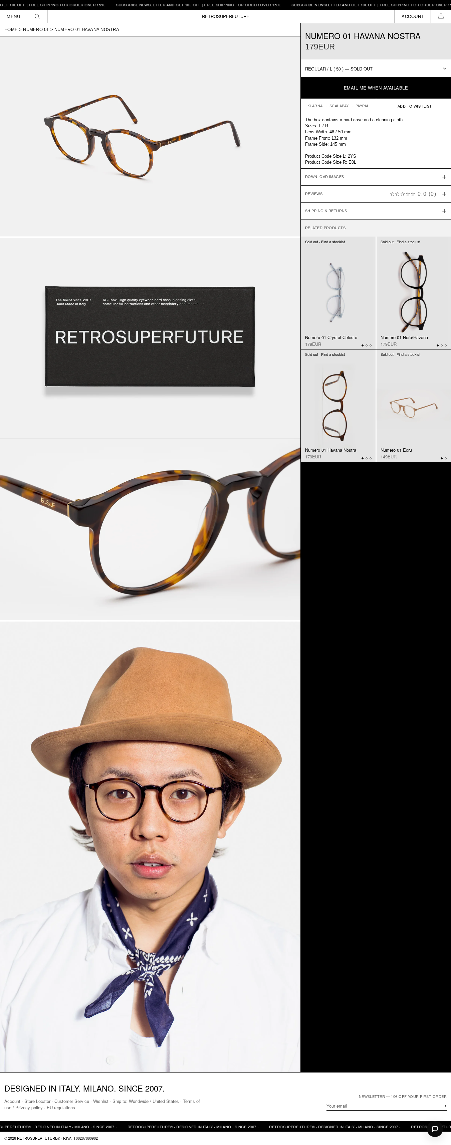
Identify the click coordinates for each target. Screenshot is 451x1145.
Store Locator (37, 1101)
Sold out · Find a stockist (325, 241)
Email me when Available (376, 88)
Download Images (324, 177)
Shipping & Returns (326, 211)
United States (166, 1101)
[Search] (37, 16)
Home (11, 29)
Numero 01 (36, 29)
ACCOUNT (413, 16)
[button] (441, 16)
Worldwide (139, 1101)
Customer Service (71, 1101)
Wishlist (100, 1101)
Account (12, 1101)
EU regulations (61, 1107)
